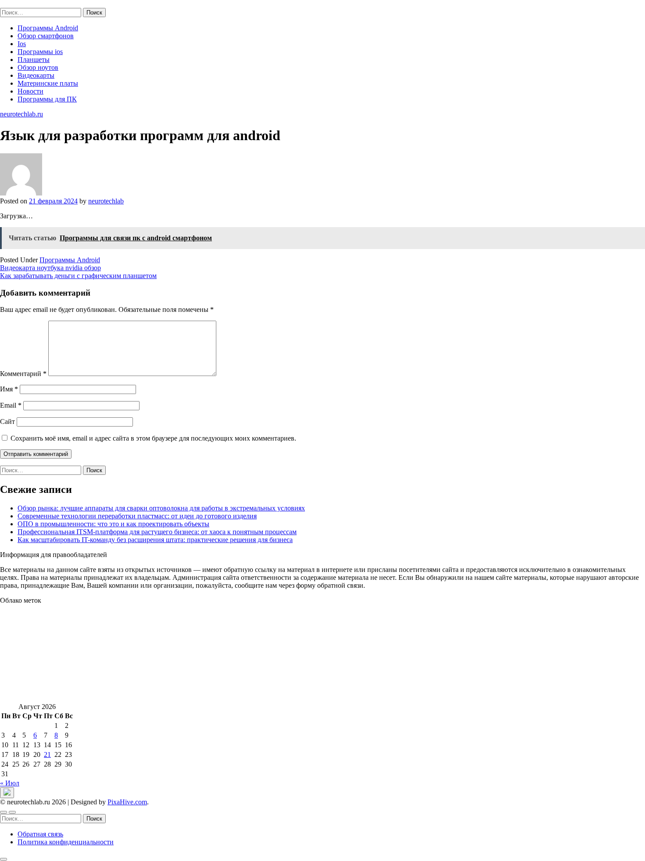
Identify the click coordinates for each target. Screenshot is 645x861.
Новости (30, 91)
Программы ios (40, 51)
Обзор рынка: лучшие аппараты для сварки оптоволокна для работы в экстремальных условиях (161, 508)
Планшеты (34, 59)
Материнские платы (48, 83)
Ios (22, 43)
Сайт (7, 421)
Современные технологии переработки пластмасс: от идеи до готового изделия (137, 516)
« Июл (9, 783)
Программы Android (48, 28)
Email (11, 405)
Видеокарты (36, 75)
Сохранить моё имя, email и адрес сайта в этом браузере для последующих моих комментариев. (153, 438)
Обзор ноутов (38, 67)
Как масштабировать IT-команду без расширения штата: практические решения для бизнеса (155, 539)
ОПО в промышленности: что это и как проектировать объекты (113, 524)
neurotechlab (106, 201)
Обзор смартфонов (46, 36)
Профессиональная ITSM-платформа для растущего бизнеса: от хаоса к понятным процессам (157, 531)
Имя (9, 389)
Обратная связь (40, 834)
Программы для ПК (47, 99)
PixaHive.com (127, 802)
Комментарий (23, 373)
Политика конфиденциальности (66, 842)
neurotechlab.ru (21, 3)
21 (47, 754)
